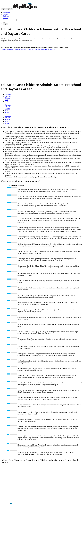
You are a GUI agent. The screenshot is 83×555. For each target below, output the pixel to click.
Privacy (8, 552)
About (3, 527)
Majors (5, 14)
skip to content (78, 1)
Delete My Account (7, 538)
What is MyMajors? (7, 531)
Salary (7, 101)
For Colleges (5, 535)
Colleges (6, 16)
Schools (7, 98)
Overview (8, 94)
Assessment (7, 12)
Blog (2, 540)
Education (8, 96)
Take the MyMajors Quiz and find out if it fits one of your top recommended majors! (28, 49)
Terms (3, 552)
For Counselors (6, 533)
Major (5, 511)
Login (5, 24)
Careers (5, 18)
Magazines (4, 537)
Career (6, 519)
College (6, 515)
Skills (6, 100)
